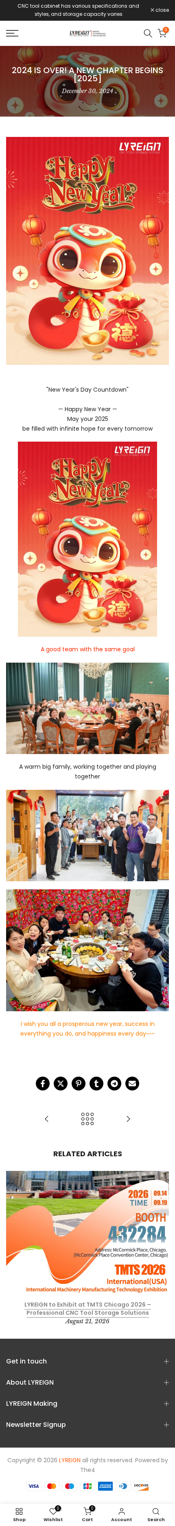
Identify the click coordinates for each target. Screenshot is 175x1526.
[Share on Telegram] (114, 1083)
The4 (87, 1470)
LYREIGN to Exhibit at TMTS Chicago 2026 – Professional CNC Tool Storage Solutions (87, 1309)
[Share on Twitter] (61, 1083)
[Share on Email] (132, 1083)
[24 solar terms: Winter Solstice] (46, 1119)
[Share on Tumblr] (96, 1083)
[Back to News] (87, 1119)
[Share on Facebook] (43, 1083)
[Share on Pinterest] (78, 1083)
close (161, 10)
